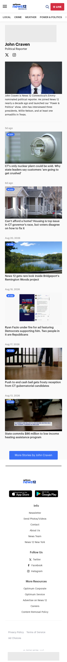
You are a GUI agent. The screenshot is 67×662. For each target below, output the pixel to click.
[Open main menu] (5, 6)
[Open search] (47, 6)
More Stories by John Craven (33, 455)
